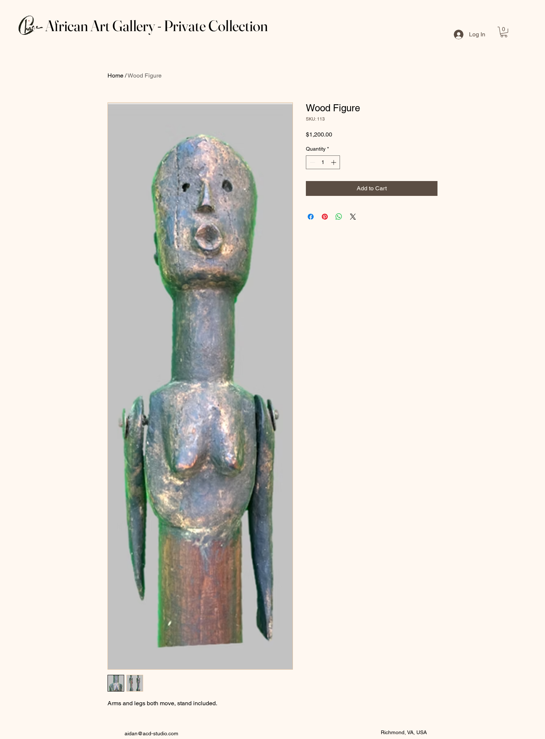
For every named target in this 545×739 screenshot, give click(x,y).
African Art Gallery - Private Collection (156, 25)
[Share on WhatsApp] (338, 216)
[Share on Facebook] (310, 216)
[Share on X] (353, 216)
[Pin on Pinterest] (324, 216)
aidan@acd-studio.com (151, 733)
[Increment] (334, 162)
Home (115, 75)
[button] (504, 32)
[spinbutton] (323, 162)
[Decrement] (311, 162)
